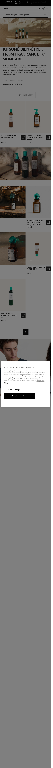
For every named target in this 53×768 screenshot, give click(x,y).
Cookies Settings (14, 390)
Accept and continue (19, 396)
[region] (25, 384)
